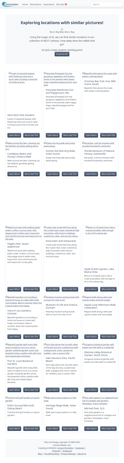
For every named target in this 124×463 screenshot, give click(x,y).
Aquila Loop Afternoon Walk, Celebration (100, 306)
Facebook (80, 448)
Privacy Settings (68, 453)
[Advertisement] (62, 201)
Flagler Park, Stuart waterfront (18, 245)
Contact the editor (65, 448)
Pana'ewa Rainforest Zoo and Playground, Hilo (59, 91)
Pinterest (56, 451)
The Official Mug (51, 453)
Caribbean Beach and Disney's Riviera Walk (19, 155)
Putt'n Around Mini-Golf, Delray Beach (20, 407)
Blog (40, 453)
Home (25, 4)
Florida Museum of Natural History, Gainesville (99, 152)
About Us (82, 453)
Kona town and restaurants (61, 241)
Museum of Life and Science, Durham (62, 306)
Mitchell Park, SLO (94, 408)
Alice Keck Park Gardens (21, 115)
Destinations (35, 4)
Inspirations (48, 4)
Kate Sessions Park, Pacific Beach (60, 359)
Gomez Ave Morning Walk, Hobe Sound (60, 152)
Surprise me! (62, 54)
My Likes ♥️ (61, 4)
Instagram (67, 451)
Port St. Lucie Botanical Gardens (20, 362)
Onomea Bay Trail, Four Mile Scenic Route (100, 83)
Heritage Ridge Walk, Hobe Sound (61, 407)
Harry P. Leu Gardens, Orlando (19, 312)
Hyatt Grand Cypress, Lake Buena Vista (99, 270)
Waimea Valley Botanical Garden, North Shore (98, 354)
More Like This (31, 135)
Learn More (14, 135)
